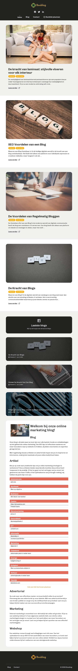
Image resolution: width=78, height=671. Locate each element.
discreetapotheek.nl (16, 521)
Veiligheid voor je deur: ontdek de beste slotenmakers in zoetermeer (34, 410)
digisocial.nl (14, 546)
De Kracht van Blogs (21, 288)
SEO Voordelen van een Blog (27, 144)
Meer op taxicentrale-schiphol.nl (20, 568)
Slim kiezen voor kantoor (18, 497)
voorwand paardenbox (17, 538)
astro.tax (13, 482)
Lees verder (12, 88)
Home (20, 17)
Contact (36, 17)
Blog (27, 17)
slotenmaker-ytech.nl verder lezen (21, 553)
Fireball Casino (15, 506)
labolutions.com (15, 583)
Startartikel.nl (15, 536)
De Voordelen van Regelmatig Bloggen (33, 216)
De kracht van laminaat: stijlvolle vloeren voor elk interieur (35, 71)
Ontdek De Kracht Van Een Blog (20, 382)
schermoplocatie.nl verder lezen (20, 575)
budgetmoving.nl (16, 561)
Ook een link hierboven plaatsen (39, 587)
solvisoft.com (14, 529)
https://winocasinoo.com (18, 504)
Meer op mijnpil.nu (16, 489)
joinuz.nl (13, 514)
